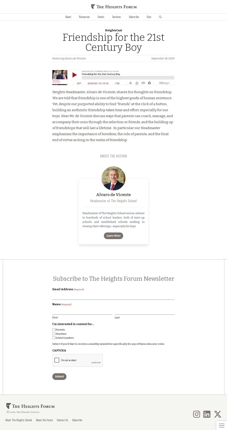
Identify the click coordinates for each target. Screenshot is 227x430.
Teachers (61, 333)
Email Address (68, 289)
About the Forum (44, 420)
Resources (84, 17)
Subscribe (134, 17)
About (68, 17)
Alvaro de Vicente (75, 58)
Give (149, 17)
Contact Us (62, 420)
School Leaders (65, 337)
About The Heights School (18, 420)
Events (101, 17)
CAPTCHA (59, 350)
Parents (60, 329)
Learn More (113, 235)
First (55, 317)
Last (117, 317)
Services (116, 17)
